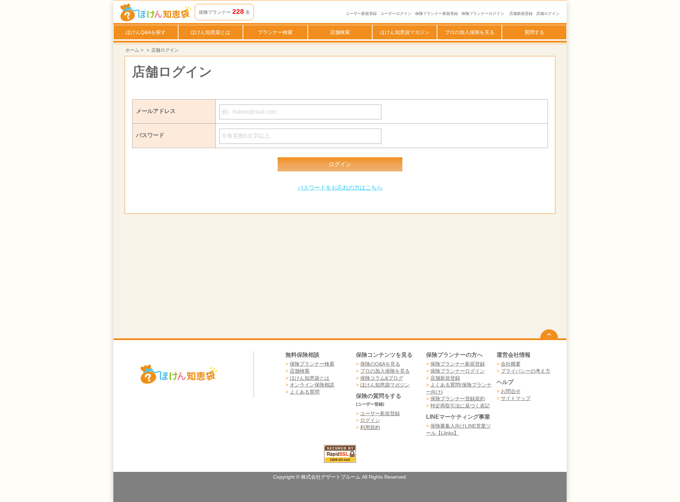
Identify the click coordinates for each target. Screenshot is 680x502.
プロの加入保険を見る (469, 32)
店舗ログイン (548, 13)
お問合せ (511, 391)
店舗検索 (340, 32)
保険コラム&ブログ (381, 378)
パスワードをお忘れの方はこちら (340, 188)
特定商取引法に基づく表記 (460, 405)
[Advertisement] (232, 276)
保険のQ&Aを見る (380, 364)
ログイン (370, 420)
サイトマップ (516, 398)
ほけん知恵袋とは (210, 32)
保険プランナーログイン (482, 13)
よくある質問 (304, 392)
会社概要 (511, 364)
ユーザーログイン (396, 13)
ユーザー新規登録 (361, 13)
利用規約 (370, 427)
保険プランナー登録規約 (457, 398)
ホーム (132, 50)
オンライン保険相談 (312, 385)
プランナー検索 (275, 32)
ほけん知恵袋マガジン (405, 32)
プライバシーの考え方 (525, 371)
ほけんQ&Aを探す (146, 32)
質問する (534, 32)
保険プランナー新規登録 (436, 13)
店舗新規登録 (521, 13)
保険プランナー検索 (312, 364)
